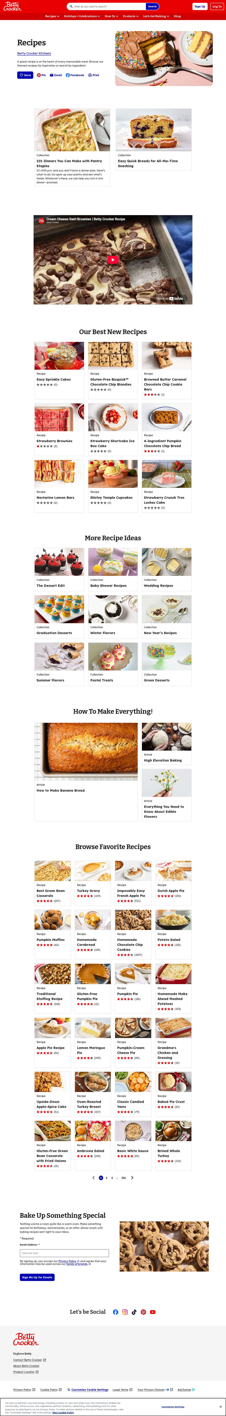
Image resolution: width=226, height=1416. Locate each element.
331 (123, 1178)
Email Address (30, 1244)
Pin (44, 75)
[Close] (220, 1406)
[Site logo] (27, 1340)
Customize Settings (173, 1406)
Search (152, 6)
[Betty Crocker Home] (12, 6)
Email (58, 75)
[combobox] (109, 6)
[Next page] (132, 1178)
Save (27, 75)
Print (96, 75)
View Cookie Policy (63, 1412)
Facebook (77, 75)
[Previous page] (94, 1178)
